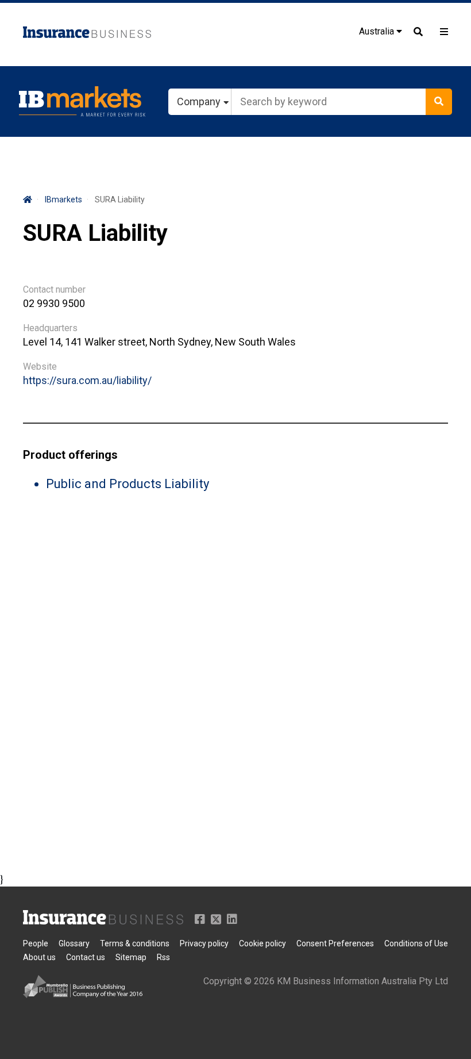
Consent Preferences (335, 943)
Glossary (74, 943)
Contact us (85, 957)
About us (39, 957)
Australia (377, 31)
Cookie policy (262, 943)
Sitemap (130, 957)
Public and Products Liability (127, 484)
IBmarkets (63, 199)
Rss (163, 957)
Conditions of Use (416, 943)
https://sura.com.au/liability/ (87, 380)
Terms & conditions (134, 943)
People (35, 943)
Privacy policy (204, 943)
